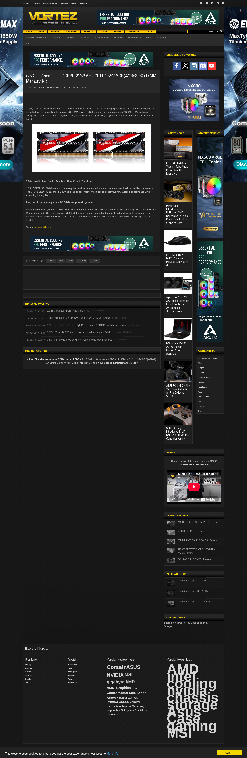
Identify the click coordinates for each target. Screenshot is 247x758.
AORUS (124, 701)
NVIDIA (115, 675)
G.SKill (51, 261)
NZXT (122, 710)
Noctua (127, 706)
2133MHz (94, 261)
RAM (61, 261)
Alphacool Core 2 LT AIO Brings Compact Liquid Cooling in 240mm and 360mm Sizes (177, 304)
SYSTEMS (161, 37)
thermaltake (114, 706)
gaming (192, 726)
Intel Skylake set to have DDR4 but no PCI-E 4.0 (56, 359)
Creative (135, 701)
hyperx (130, 710)
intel (134, 687)
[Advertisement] (91, 279)
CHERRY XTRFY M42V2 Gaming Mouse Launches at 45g (177, 259)
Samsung (138, 706)
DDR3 (70, 261)
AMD (130, 681)
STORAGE (118, 37)
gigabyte (116, 681)
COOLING (85, 37)
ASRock (112, 697)
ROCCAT (112, 702)
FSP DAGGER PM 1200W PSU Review (197, 540)
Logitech (112, 710)
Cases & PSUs (204, 377)
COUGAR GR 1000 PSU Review (194, 559)
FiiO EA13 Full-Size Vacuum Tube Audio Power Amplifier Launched (177, 168)
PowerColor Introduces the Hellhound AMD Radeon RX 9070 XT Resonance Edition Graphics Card (178, 214)
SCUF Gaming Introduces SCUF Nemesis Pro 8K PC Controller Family (177, 433)
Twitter (71, 668)
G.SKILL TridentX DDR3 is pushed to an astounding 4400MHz (80, 332)
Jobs (27, 683)
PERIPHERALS (134, 37)
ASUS (133, 667)
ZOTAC (133, 697)
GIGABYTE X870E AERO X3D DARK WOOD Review (196, 550)
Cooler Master (117, 693)
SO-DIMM (81, 261)
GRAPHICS (71, 37)
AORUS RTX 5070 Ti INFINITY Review (197, 522)
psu (146, 710)
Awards (26, 3)
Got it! (229, 752)
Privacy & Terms (50, 3)
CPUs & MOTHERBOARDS (36, 37)
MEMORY (57, 37)
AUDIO (149, 37)
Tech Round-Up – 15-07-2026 (194, 601)
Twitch (71, 679)
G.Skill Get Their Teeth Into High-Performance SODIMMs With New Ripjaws (86, 325)
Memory (201, 363)
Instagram (72, 672)
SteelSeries (137, 693)
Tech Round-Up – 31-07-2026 (194, 590)
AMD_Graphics (119, 688)
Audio (200, 392)
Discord (71, 676)
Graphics (202, 368)
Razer (123, 697)
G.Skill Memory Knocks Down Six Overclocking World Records (79, 339)
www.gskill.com (43, 227)
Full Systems (203, 397)
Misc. (200, 401)
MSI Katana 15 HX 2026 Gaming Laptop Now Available (176, 348)
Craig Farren (38, 87)
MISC (27, 43)
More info (112, 753)
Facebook (72, 665)
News (73, 3)
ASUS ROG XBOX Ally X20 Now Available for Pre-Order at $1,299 (178, 390)
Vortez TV (72, 683)
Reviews (64, 3)
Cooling (201, 373)
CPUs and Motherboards (208, 358)
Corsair (116, 667)
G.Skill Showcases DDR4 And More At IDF (68, 310)
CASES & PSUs (102, 37)
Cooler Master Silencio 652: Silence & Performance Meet (104, 362)
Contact (36, 3)
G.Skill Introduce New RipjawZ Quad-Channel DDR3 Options (78, 317)
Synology (112, 714)
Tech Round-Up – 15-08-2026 (194, 580)
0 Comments (55, 88)
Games (201, 406)
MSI (129, 674)
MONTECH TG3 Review (190, 531)
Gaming (83, 3)
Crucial (139, 710)
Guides (201, 411)
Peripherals (202, 387)
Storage (201, 382)
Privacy (28, 665)
